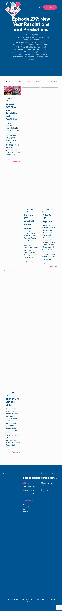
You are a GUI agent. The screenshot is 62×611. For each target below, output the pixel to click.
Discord (25, 512)
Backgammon (28, 44)
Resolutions (36, 54)
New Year (40, 52)
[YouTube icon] (31, 605)
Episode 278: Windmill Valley (29, 220)
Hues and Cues (17, 52)
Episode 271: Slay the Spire (12, 401)
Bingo (36, 44)
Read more (16, 161)
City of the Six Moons (33, 47)
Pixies (20, 54)
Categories (18, 81)
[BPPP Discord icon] (34, 605)
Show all (54, 81)
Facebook (26, 509)
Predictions (27, 54)
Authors (38, 81)
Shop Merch (50, 7)
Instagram (26, 504)
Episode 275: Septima (47, 218)
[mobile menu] (34, 7)
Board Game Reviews (31, 40)
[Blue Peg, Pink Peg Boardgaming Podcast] (13, 9)
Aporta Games (26, 42)
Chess (23, 47)
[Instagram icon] (32, 605)
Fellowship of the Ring (40, 49)
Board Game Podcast (23, 37)
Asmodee (35, 42)
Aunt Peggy (44, 42)
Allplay (17, 42)
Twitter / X (26, 507)
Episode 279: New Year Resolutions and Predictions (12, 111)
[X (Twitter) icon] (29, 605)
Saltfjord (30, 57)
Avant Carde (18, 44)
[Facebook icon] (27, 605)
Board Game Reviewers (40, 37)
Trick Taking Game (41, 57)
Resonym (44, 54)
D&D (44, 47)
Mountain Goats (30, 52)
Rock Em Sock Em (19, 57)
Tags (29, 81)
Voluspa (31, 59)
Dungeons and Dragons (22, 49)
